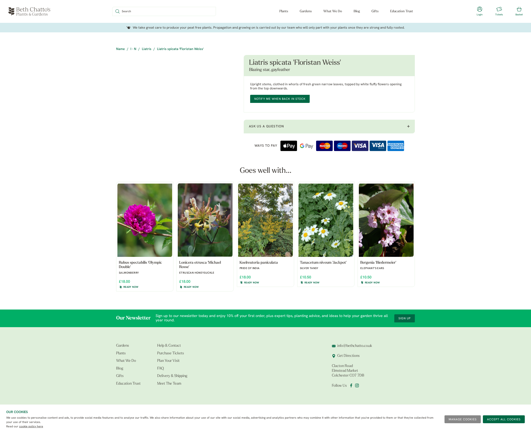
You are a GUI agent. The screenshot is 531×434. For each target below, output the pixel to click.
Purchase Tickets (170, 353)
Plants (283, 11)
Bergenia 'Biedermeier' (378, 263)
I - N (133, 49)
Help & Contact (169, 346)
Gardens (306, 11)
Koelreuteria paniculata (259, 263)
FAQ (160, 369)
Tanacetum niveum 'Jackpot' (323, 263)
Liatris (146, 49)
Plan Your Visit (168, 361)
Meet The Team (169, 384)
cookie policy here (31, 426)
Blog (357, 11)
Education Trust (401, 11)
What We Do (332, 11)
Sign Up (404, 318)
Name (120, 49)
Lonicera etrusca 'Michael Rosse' (200, 265)
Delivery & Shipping (172, 376)
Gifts (375, 11)
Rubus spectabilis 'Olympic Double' (140, 265)
